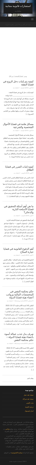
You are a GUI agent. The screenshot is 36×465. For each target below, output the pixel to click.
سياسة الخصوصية (16, 453)
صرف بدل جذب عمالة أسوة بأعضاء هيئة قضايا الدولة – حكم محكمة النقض (19, 337)
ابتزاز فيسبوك (29, 411)
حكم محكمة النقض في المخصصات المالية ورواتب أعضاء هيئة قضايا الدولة (20, 294)
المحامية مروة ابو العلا (19, 301)
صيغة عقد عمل (29, 395)
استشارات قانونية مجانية (18, 6)
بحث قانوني (30, 403)
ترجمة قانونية (29, 407)
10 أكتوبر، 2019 (30, 130)
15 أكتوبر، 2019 (30, 88)
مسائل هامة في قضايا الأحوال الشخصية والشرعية (18, 126)
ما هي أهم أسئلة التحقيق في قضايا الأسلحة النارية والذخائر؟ (19, 209)
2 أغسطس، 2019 (29, 301)
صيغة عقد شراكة (28, 399)
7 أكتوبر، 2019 (30, 173)
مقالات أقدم (30, 378)
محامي (7, 429)
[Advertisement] (18, 55)
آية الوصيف (23, 88)
